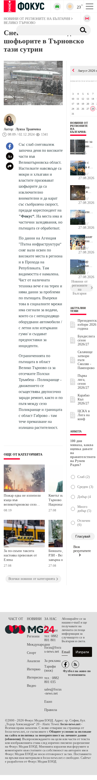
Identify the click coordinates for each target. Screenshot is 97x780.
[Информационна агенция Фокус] (65, 664)
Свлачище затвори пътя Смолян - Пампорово (86, 360)
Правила (50, 710)
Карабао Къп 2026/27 (84, 399)
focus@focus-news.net (52, 649)
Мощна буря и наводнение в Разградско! (85, 189)
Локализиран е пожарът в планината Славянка (85, 214)
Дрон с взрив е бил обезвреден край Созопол (85, 165)
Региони (33, 636)
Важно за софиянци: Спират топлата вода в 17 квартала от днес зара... (85, 144)
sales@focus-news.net (52, 691)
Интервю (33, 669)
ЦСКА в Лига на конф (84, 415)
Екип (48, 701)
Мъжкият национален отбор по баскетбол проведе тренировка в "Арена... (85, 239)
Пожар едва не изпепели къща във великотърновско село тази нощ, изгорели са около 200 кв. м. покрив (22, 500)
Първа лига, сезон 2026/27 (83, 382)
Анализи (33, 661)
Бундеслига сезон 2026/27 (86, 340)
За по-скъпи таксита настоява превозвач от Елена (20, 555)
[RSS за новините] (75, 664)
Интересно (35, 677)
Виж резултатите (82, 549)
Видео (31, 686)
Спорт (31, 653)
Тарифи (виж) (50, 668)
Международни (35, 644)
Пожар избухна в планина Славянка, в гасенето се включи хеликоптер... (85, 264)
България (34, 628)
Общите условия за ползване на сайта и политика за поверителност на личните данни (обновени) (48, 735)
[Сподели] (9, 166)
